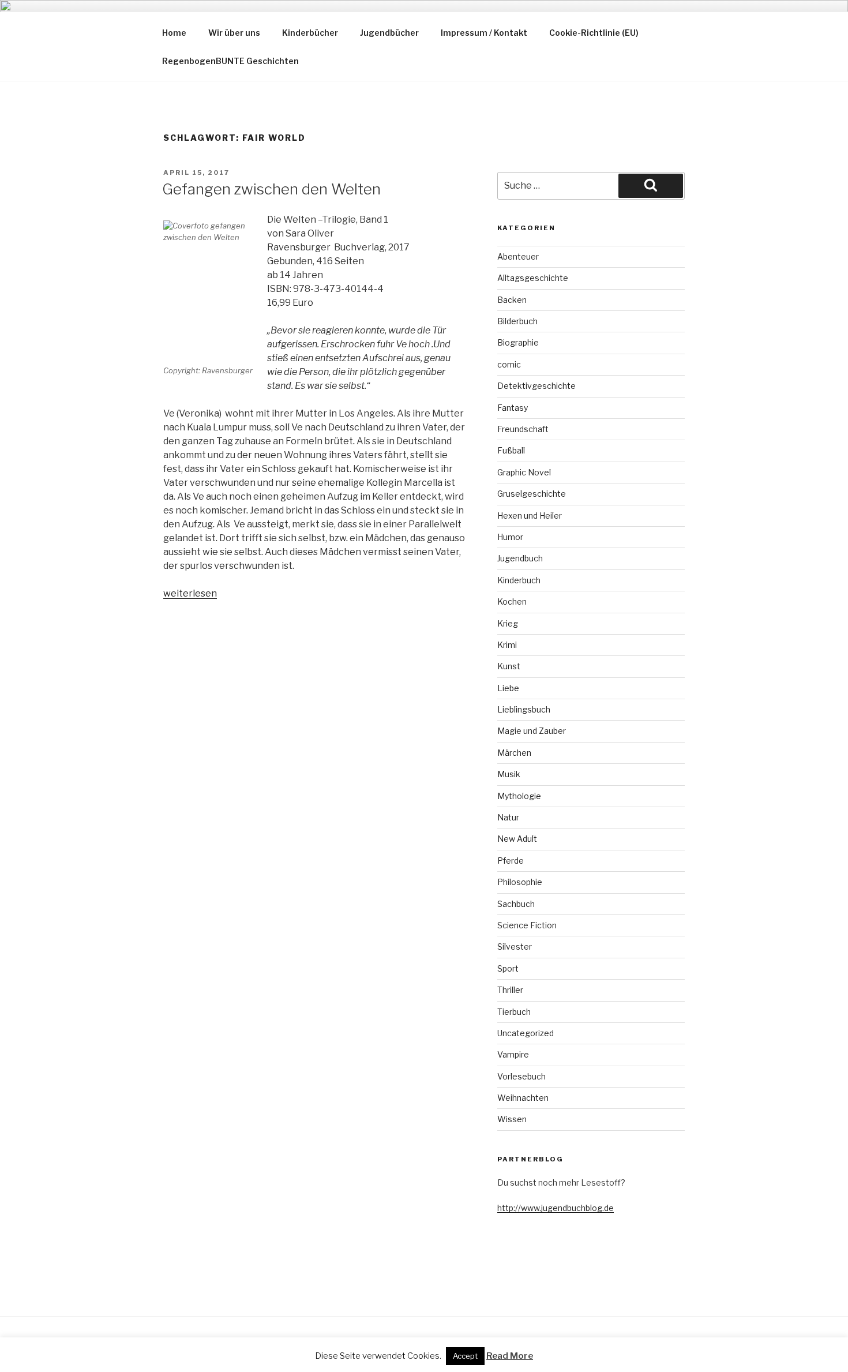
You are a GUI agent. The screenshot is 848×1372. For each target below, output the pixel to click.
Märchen (514, 753)
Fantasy (512, 408)
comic (509, 364)
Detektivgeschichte (536, 386)
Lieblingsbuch (523, 709)
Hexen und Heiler (529, 515)
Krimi (507, 645)
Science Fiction (527, 925)
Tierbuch (514, 1012)
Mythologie (519, 796)
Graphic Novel (524, 472)
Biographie (518, 342)
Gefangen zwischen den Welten (271, 189)
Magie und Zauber (531, 731)
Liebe (508, 688)
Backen (512, 300)
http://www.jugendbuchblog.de (555, 1208)
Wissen (512, 1119)
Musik (508, 774)
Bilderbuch (517, 321)
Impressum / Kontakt (484, 33)
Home (174, 33)
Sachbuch (516, 904)
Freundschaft (523, 429)
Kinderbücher (310, 33)
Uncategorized (525, 1033)
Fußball (511, 450)
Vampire (513, 1054)
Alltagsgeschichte (532, 278)
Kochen (512, 601)
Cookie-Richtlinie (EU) (594, 33)
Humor (510, 537)
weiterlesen (190, 593)
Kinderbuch (519, 580)
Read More (509, 1356)
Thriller (510, 990)
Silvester (514, 946)
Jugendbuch (520, 558)
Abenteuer (518, 256)
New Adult (517, 839)
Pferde (510, 860)
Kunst (508, 666)
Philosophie (519, 882)
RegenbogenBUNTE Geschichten (230, 61)
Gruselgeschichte (531, 493)
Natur (508, 817)
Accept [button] (465, 1355)
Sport (508, 968)
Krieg (507, 623)
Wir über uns (234, 33)
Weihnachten (523, 1098)
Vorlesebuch (521, 1076)
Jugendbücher (389, 33)
